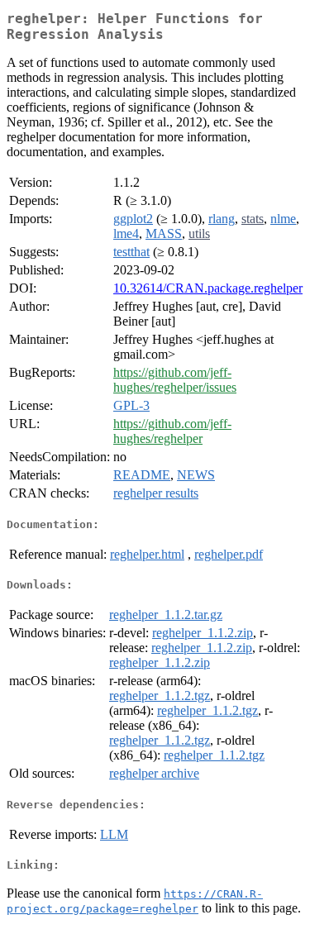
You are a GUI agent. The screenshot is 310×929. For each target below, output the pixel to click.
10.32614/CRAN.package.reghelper (208, 288)
